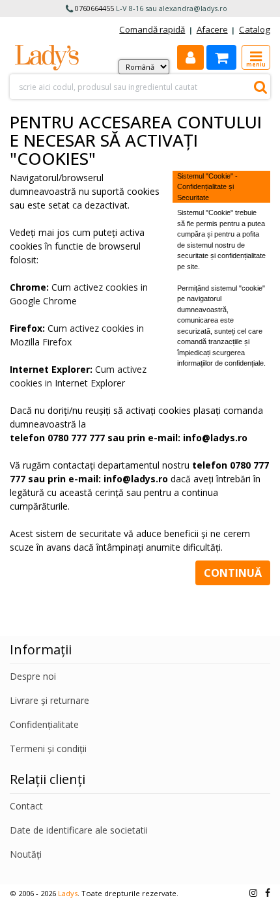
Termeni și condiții (48, 748)
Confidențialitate (44, 724)
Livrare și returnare (49, 700)
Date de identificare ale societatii (79, 830)
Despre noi (33, 676)
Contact (26, 806)
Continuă (233, 573)
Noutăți (26, 854)
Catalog (254, 29)
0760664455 (94, 8)
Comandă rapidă (152, 29)
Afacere (212, 29)
